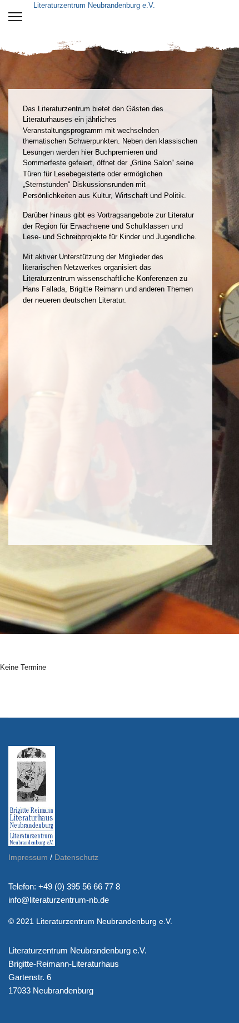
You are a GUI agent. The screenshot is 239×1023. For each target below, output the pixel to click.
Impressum (28, 857)
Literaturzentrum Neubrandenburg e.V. (94, 5)
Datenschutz (76, 857)
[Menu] (15, 16)
